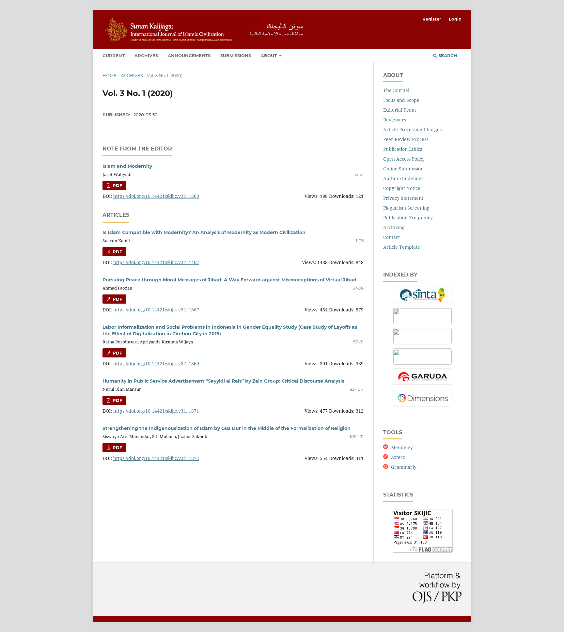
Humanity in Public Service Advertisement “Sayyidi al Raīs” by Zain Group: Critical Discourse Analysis (223, 381)
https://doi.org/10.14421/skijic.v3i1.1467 (156, 262)
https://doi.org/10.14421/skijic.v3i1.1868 (156, 196)
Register (431, 19)
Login (455, 19)
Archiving (394, 227)
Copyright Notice (401, 188)
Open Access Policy (404, 159)
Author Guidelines (403, 178)
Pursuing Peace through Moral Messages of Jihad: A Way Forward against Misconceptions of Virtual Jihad (229, 280)
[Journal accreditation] (422, 303)
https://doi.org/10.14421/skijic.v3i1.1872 (156, 458)
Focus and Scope (401, 100)
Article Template (401, 247)
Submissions (235, 55)
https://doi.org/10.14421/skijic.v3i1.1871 (156, 411)
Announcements (189, 55)
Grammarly (403, 467)
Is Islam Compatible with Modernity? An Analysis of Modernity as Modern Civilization (204, 232)
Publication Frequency (408, 217)
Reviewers (394, 120)
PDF (116, 185)
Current (113, 55)
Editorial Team (399, 110)
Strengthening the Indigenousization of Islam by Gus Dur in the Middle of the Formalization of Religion (226, 428)
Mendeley (402, 447)
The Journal (396, 90)
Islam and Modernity (127, 166)
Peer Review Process (405, 139)
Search (447, 55)
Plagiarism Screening (406, 208)
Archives (146, 55)
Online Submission (403, 169)
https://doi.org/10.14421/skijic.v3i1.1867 (156, 310)
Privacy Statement (403, 198)
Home (109, 75)
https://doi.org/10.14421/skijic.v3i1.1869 (156, 363)
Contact (391, 237)
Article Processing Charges (412, 129)
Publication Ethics (402, 149)
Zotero (398, 457)
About (269, 55)
